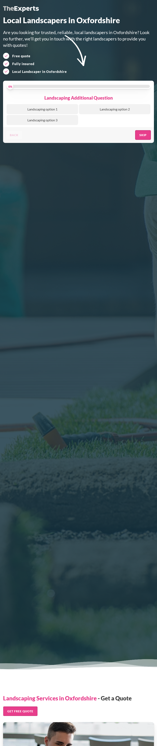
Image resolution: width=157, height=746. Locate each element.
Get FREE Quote (20, 711)
